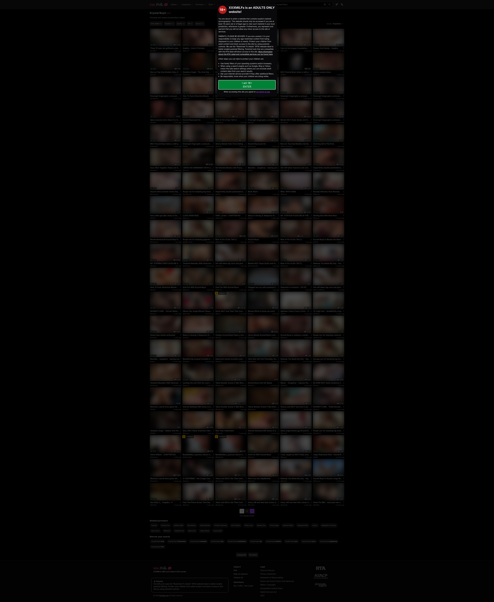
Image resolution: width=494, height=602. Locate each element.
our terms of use (263, 92)
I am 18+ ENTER (247, 84)
